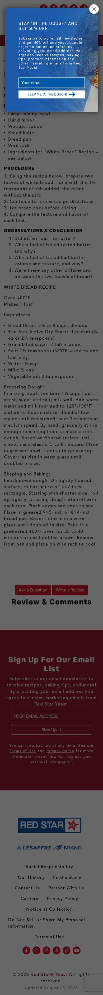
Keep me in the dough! (47, 94)
